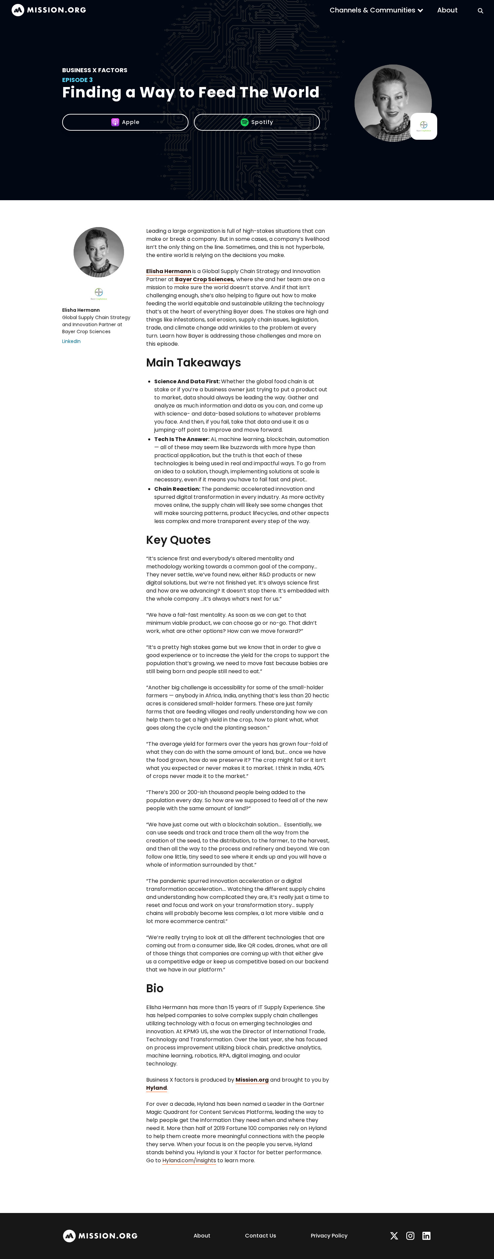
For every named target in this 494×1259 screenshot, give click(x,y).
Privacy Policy (329, 1236)
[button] (376, 10)
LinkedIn (71, 341)
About (447, 10)
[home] (49, 10)
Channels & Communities (372, 10)
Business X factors (94, 70)
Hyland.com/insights (189, 1160)
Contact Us (260, 1236)
